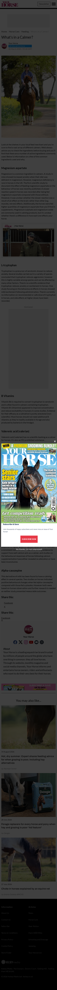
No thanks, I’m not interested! (29, 549)
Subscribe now (29, 539)
